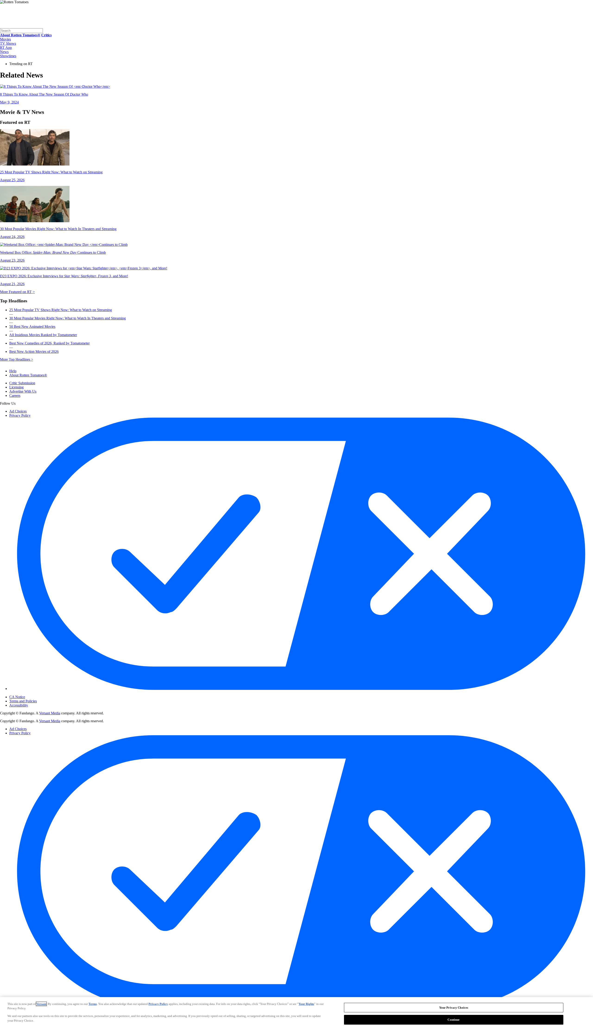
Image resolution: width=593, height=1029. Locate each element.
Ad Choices (18, 411)
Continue (454, 1019)
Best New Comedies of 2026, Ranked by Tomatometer (49, 343)
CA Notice (17, 697)
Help (12, 371)
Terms (92, 1004)
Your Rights (306, 1004)
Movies (5, 39)
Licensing (16, 387)
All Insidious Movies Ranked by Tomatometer (43, 335)
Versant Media (49, 713)
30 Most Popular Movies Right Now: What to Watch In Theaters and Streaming (67, 318)
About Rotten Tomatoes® (28, 375)
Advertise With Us (22, 391)
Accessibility (18, 705)
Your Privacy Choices (28, 693)
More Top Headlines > (16, 359)
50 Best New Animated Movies (32, 326)
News (4, 52)
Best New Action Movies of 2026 (34, 351)
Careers (14, 395)
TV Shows (8, 43)
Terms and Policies (23, 701)
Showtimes (8, 56)
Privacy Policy (20, 415)
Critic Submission (22, 383)
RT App (6, 48)
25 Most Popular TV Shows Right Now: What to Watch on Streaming (60, 310)
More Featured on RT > (17, 292)
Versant (41, 1004)
